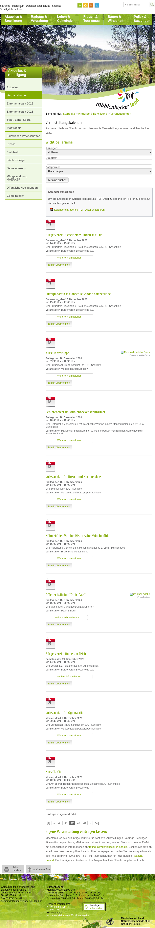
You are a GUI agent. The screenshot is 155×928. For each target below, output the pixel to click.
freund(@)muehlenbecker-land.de (107, 846)
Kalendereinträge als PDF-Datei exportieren (79, 209)
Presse (11, 144)
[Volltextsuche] (139, 4)
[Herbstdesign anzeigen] (91, 5)
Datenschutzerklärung (38, 5)
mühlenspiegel (16, 160)
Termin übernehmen (59, 264)
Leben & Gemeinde (65, 18)
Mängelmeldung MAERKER (17, 178)
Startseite (5, 5)
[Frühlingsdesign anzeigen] (80, 5)
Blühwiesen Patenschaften (23, 135)
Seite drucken (17, 869)
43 (78, 823)
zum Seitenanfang (41, 869)
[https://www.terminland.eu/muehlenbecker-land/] (94, 909)
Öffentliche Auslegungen (22, 187)
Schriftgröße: (7, 9)
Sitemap (56, 5)
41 (66, 823)
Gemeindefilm (15, 195)
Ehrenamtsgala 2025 (20, 103)
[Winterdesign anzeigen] (97, 5)
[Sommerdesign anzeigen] (85, 5)
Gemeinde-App (16, 168)
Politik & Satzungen (142, 18)
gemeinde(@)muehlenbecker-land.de (21, 901)
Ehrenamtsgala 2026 (20, 111)
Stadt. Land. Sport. (19, 119)
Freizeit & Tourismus (91, 18)
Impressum (18, 5)
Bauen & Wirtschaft (115, 18)
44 (84, 823)
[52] (96, 823)
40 (59, 823)
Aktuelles (12, 87)
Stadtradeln (14, 127)
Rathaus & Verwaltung (39, 18)
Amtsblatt (13, 152)
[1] (48, 823)
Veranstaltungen (17, 95)
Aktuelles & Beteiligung (13, 18)
